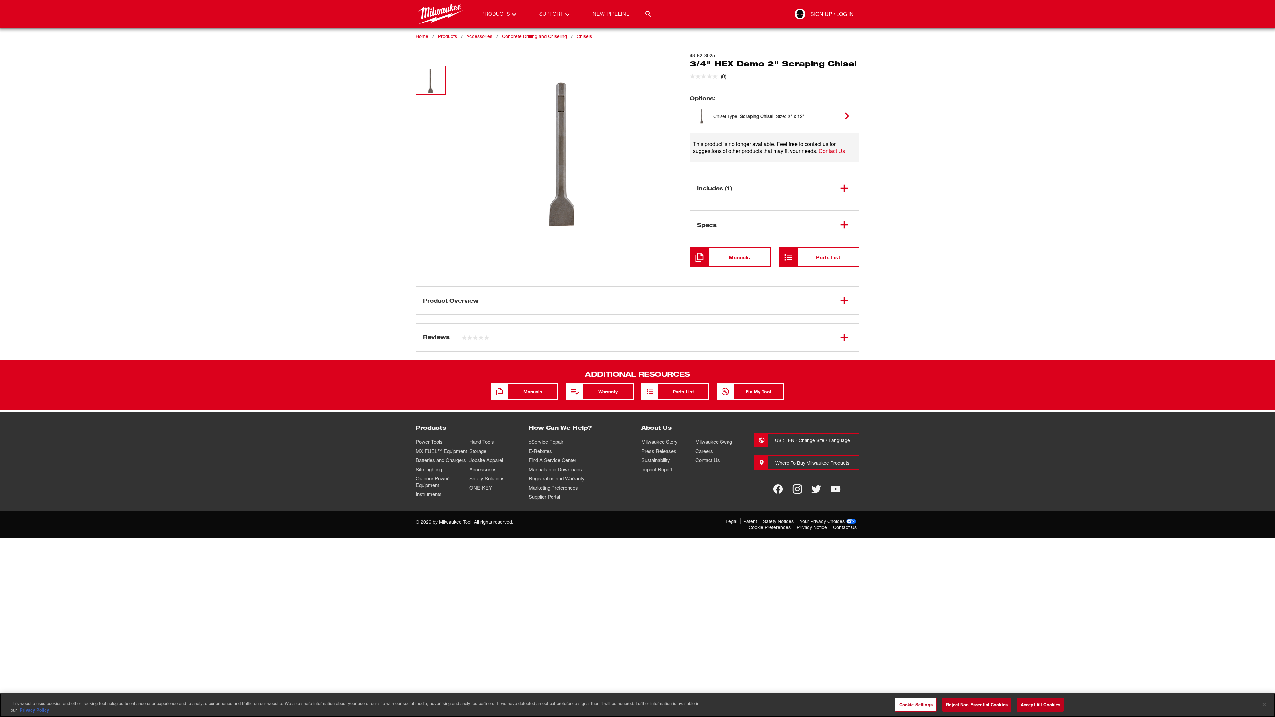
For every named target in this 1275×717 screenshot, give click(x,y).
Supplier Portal (544, 496)
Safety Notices (778, 521)
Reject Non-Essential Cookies (977, 704)
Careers (704, 451)
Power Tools (429, 441)
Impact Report (656, 469)
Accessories (479, 36)
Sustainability (655, 460)
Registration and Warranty (557, 478)
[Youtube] (835, 489)
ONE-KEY (480, 487)
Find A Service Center (552, 460)
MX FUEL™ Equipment (441, 451)
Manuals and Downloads (555, 469)
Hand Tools (481, 441)
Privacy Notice (812, 527)
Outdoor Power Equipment (432, 481)
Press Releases (658, 451)
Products (447, 36)
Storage (477, 451)
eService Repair (546, 441)
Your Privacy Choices (822, 521)
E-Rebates (540, 451)
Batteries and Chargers (441, 460)
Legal (731, 521)
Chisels (584, 36)
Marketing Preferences (553, 487)
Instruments (429, 494)
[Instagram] (797, 489)
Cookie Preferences (770, 527)
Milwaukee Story (659, 441)
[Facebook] (778, 489)
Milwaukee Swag (713, 441)
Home (422, 36)
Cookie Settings (916, 704)
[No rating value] (705, 76)
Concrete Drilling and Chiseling (534, 36)
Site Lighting (429, 469)
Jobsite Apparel (486, 460)
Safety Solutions (487, 478)
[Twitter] (816, 489)
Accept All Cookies (1040, 704)
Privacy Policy (34, 710)
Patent (750, 521)
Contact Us (832, 151)
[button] (431, 80)
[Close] (1264, 704)
